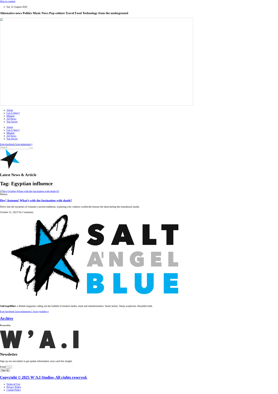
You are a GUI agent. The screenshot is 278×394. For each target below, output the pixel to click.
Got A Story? (13, 113)
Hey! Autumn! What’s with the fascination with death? (36, 200)
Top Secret (11, 121)
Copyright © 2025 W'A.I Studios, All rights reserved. (43, 377)
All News (11, 118)
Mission (10, 116)
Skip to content (7, 1)
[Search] (31, 148)
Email (3, 366)
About (9, 110)
